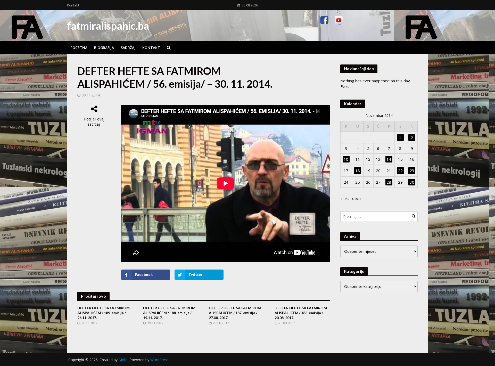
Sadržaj (128, 47)
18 (357, 170)
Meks (123, 359)
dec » (357, 198)
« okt (344, 198)
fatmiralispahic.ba (108, 26)
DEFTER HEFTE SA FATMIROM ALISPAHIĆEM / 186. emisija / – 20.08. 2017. (301, 313)
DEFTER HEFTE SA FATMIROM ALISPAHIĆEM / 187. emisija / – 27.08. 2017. (235, 313)
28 (388, 182)
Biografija (104, 47)
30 (412, 182)
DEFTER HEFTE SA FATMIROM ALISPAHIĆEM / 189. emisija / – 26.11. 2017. (103, 313)
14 (388, 159)
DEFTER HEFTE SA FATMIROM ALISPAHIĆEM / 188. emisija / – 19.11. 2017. (169, 313)
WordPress (159, 359)
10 (346, 159)
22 (400, 170)
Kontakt (73, 5)
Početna (78, 47)
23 (412, 170)
